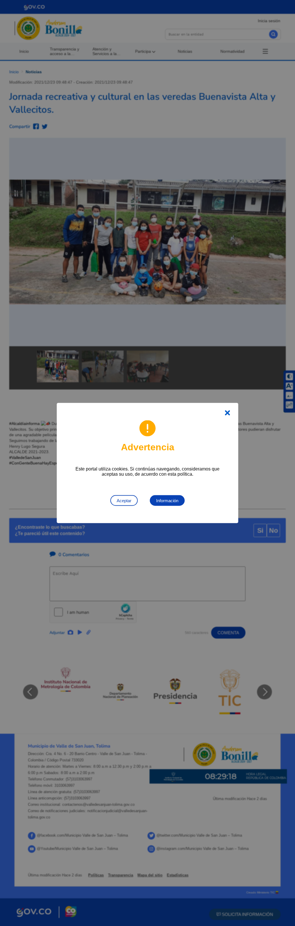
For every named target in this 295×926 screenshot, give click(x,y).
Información (167, 500)
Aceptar (124, 500)
